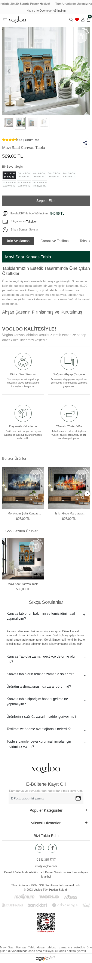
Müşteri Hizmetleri (46, 823)
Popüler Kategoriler (46, 810)
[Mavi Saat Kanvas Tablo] (23, 558)
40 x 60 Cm (39, 175)
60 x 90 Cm (69, 175)
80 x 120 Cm (24, 184)
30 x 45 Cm (24, 175)
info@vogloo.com (46, 866)
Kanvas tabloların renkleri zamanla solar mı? (40, 674)
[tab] (18, 241)
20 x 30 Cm (9, 175)
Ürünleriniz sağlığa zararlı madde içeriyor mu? (41, 716)
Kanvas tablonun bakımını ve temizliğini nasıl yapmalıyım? (41, 616)
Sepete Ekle (45, 201)
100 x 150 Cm (39, 184)
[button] (8, 71)
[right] (87, 494)
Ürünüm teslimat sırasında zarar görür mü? (39, 686)
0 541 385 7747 (46, 859)
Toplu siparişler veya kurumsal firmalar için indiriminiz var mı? (39, 744)
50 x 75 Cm (54, 175)
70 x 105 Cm (9, 184)
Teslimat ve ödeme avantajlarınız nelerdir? (39, 729)
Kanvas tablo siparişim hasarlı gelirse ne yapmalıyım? (37, 701)
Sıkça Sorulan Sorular (24, 229)
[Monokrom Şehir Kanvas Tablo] (23, 488)
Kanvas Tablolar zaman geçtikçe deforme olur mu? (41, 659)
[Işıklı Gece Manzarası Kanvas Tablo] (69, 488)
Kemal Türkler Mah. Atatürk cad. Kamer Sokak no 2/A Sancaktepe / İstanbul (46, 874)
